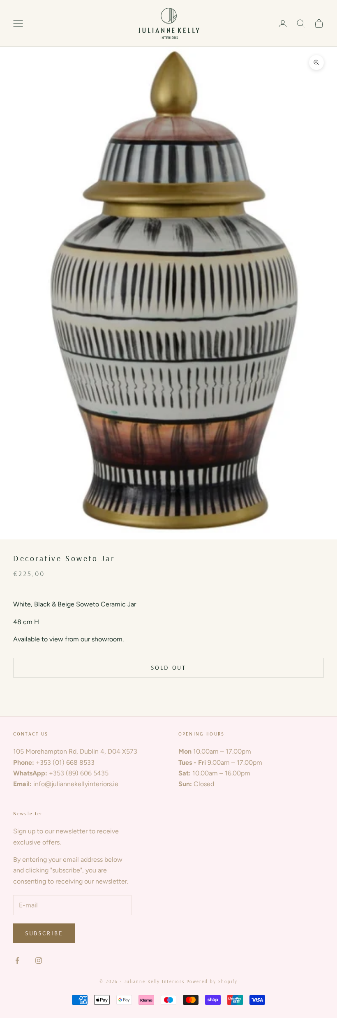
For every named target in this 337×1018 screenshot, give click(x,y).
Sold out (168, 667)
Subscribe (44, 933)
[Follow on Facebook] (17, 960)
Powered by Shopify (212, 981)
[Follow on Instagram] (39, 960)
